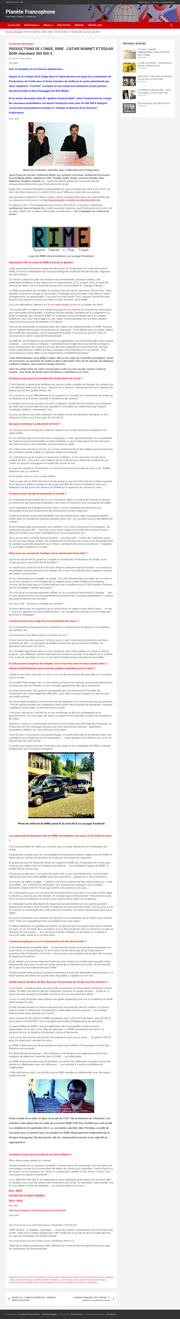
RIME (30, 1282)
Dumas (101, 1277)
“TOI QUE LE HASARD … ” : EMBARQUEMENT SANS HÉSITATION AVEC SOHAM (154, 52)
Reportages (30, 25)
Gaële (12, 1280)
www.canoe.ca (63, 304)
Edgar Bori (109, 1277)
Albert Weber (26, 59)
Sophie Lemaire (39, 1282)
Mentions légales (167, 2)
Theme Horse (76, 1314)
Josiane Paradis (85, 1280)
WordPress (111, 1314)
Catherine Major (53, 1277)
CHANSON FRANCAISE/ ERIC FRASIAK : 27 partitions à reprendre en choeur (91, 1298)
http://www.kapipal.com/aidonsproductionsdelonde (71, 200)
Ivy (58, 1280)
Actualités (14, 25)
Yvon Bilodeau (91, 1282)
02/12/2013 (14, 59)
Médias (47, 25)
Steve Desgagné (67, 1282)
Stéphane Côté (53, 1282)
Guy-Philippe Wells (40, 1280)
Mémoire (79, 25)
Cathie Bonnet (66, 1277)
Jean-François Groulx (69, 1280)
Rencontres (64, 25)
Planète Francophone (30, 12)
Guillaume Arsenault (23, 1280)
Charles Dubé (78, 1277)
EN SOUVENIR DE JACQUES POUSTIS (154, 103)
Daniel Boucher (91, 1277)
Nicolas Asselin (99, 1280)
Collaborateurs (143, 2)
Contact (155, 2)
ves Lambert (79, 1282)
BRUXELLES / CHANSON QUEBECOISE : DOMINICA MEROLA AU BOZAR (34, 1298)
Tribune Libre (95, 25)
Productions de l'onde (18, 1282)
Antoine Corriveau (25, 1277)
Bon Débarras (39, 1277)
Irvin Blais (53, 1280)
